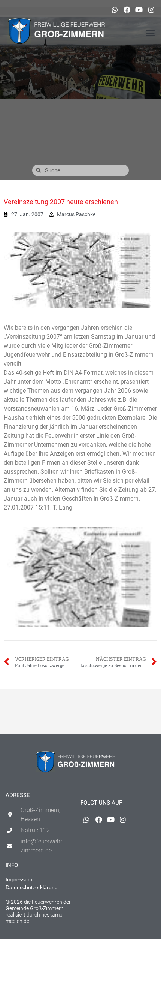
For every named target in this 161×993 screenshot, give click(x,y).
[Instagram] (151, 10)
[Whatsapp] (115, 10)
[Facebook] (127, 10)
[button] (150, 33)
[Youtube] (139, 10)
